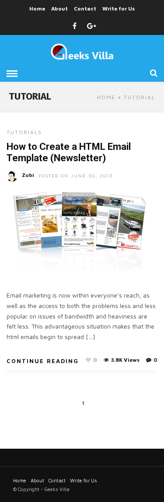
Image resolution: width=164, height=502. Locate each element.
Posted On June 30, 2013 (75, 175)
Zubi (28, 175)
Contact (85, 8)
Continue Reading (43, 360)
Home (37, 8)
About (59, 8)
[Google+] (91, 26)
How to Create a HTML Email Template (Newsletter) (69, 152)
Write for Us (118, 8)
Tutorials (24, 132)
